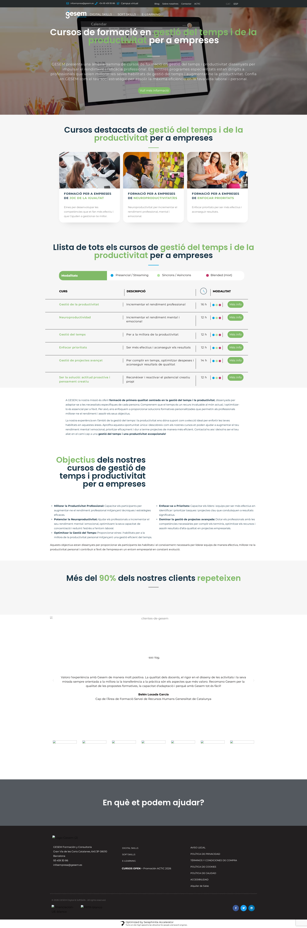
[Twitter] (243, 908)
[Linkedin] (251, 908)
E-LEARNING (151, 14)
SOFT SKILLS (127, 14)
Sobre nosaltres (170, 3)
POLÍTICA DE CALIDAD (203, 873)
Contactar (186, 3)
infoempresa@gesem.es (67, 864)
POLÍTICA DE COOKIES (203, 866)
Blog (156, 3)
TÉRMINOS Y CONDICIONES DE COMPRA (213, 860)
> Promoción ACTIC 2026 (146, 868)
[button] (53, 680)
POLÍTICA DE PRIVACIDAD (205, 853)
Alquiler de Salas (199, 885)
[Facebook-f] (236, 908)
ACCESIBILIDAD (199, 879)
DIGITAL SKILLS (101, 14)
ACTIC (197, 3)
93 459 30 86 (60, 860)
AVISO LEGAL (197, 847)
